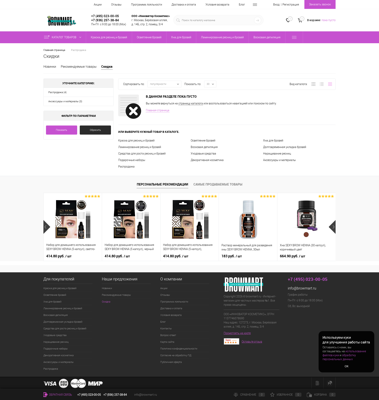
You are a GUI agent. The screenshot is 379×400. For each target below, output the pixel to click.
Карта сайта (167, 341)
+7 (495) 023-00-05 (105, 16)
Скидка (107, 66)
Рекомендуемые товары (79, 66)
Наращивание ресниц (277, 153)
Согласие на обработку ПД (175, 355)
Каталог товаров (64, 37)
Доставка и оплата (184, 4)
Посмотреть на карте (237, 333)
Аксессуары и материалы (279, 160)
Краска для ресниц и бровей (136, 140)
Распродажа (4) (57, 92)
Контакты (166, 328)
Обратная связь (60, 394)
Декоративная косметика (207, 160)
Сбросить (95, 129)
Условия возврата (217, 4)
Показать (61, 129)
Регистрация (290, 4)
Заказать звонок (320, 4)
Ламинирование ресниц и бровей (139, 147)
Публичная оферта (171, 362)
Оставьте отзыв (252, 341)
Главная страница (157, 110)
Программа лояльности (146, 4)
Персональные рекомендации (162, 184)
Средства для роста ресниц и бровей (142, 153)
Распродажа (126, 166)
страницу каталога (190, 103)
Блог (242, 4)
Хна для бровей (273, 140)
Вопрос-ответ (168, 335)
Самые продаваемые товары (217, 184)
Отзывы (116, 4)
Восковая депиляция (204, 147)
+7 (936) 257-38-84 (115, 394)
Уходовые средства (203, 153)
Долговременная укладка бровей (284, 147)
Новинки (49, 66)
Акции (98, 4)
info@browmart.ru (302, 288)
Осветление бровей (203, 140)
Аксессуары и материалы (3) (65, 101)
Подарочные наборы (131, 160)
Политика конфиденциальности (178, 348)
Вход (276, 4)
